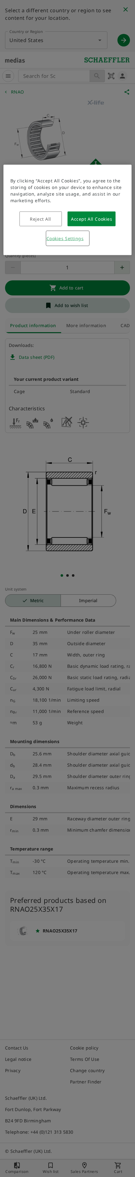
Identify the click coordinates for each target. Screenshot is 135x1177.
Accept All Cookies (91, 219)
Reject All (40, 219)
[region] (67, 210)
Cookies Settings (65, 238)
